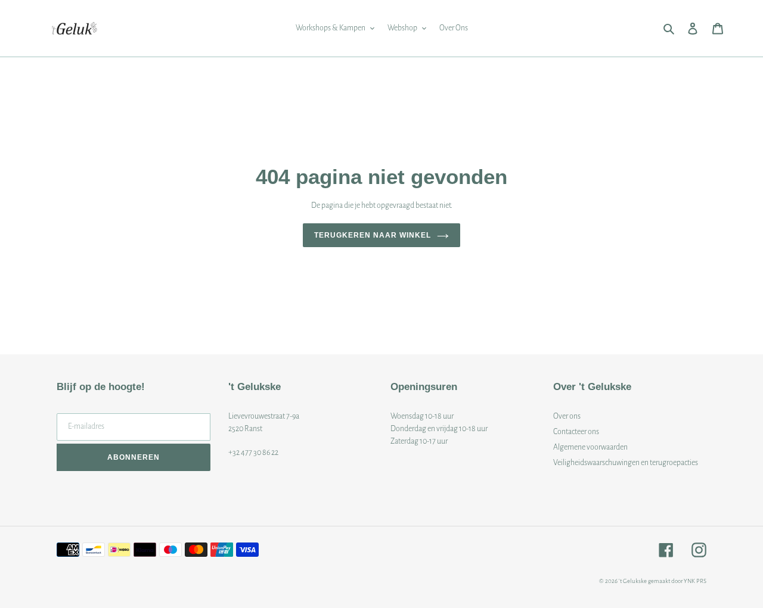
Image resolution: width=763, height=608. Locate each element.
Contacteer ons (576, 432)
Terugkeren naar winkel (372, 235)
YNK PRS (695, 581)
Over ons (567, 416)
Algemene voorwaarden (590, 447)
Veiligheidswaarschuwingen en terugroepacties (625, 463)
